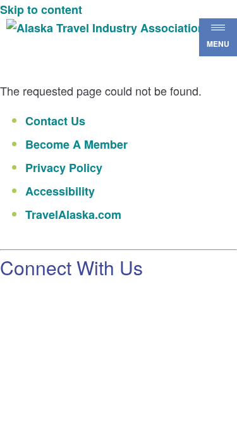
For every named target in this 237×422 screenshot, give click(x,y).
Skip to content (41, 9)
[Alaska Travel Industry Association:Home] (121, 28)
